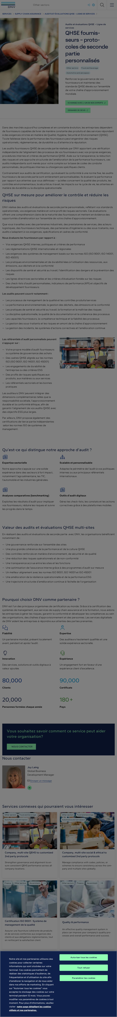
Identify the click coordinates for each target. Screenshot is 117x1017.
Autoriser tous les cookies (83, 957)
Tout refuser (83, 967)
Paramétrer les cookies (83, 978)
